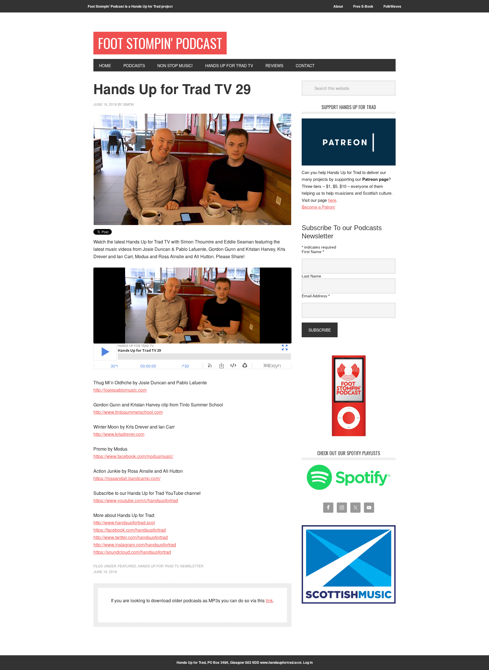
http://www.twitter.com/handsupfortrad (130, 537)
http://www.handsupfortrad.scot (124, 522)
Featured (127, 565)
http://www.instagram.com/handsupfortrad (134, 544)
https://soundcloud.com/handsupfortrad (132, 552)
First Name (313, 251)
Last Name (311, 276)
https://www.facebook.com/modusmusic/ (133, 456)
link (269, 600)
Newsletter (191, 565)
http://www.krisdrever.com (118, 434)
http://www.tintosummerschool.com (128, 412)
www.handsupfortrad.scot (280, 662)
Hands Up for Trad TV (158, 565)
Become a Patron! (318, 207)
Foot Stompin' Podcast (160, 43)
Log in (308, 662)
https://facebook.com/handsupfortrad (129, 530)
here (332, 200)
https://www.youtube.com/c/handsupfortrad (135, 500)
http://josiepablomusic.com (120, 390)
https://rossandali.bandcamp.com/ (126, 478)
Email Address (316, 296)
